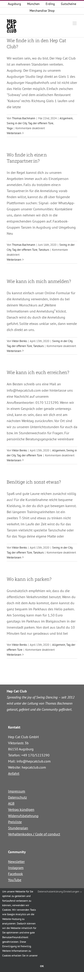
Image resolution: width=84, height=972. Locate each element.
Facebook (15, 873)
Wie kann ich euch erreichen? (38, 372)
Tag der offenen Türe (40, 123)
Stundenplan (18, 828)
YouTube (14, 880)
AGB (11, 803)
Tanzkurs (44, 250)
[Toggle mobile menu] (75, 23)
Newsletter (16, 861)
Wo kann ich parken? (29, 579)
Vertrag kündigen (21, 809)
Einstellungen (71, 891)
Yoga (10, 128)
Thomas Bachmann (23, 118)
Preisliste (15, 822)
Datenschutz (17, 797)
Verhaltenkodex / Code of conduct (34, 834)
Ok (42, 966)
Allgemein (66, 118)
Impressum (16, 791)
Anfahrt (13, 773)
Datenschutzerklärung (50, 891)
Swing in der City (17, 123)
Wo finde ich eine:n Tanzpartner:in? (27, 158)
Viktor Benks (19, 341)
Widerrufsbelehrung (23, 815)
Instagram (16, 867)
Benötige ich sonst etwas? (34, 482)
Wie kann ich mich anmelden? (39, 281)
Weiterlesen (14, 133)
